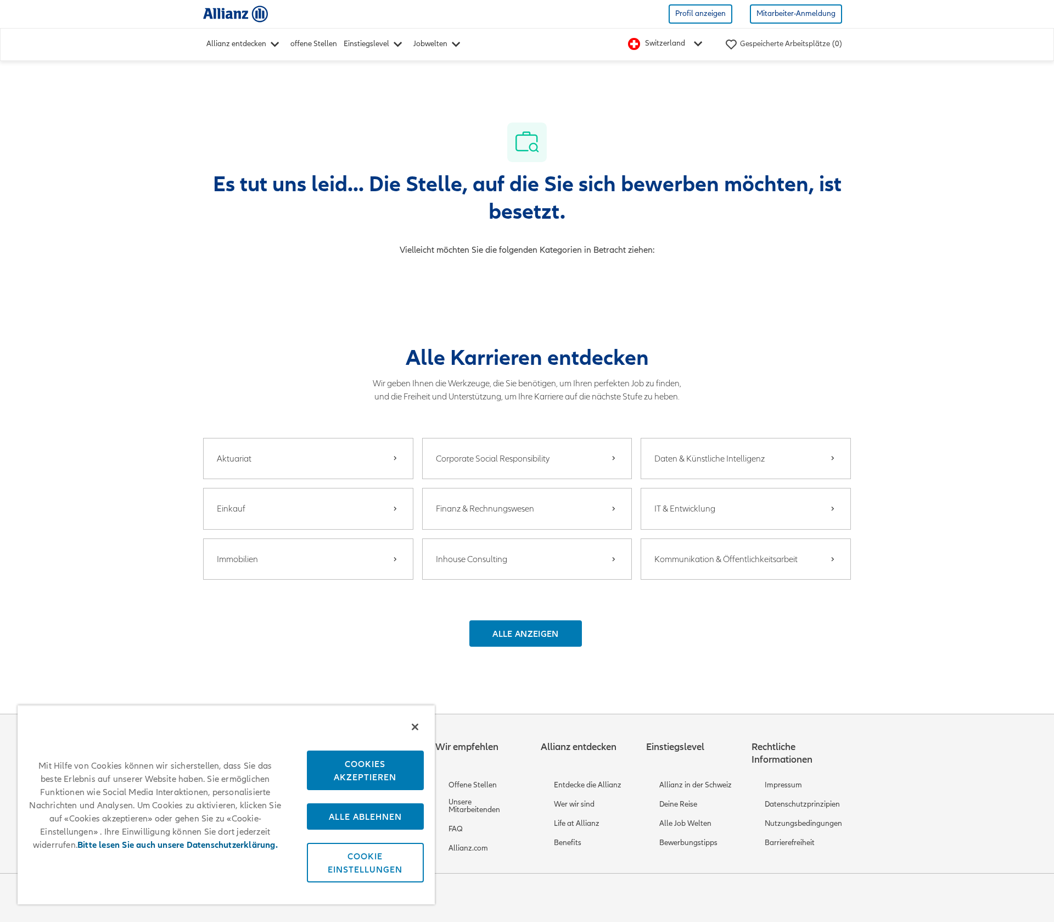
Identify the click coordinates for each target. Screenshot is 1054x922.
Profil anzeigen (700, 13)
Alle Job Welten (685, 823)
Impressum (783, 785)
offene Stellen (313, 43)
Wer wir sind (574, 804)
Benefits (567, 842)
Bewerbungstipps (688, 842)
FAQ (455, 829)
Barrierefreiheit (790, 842)
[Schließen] (415, 727)
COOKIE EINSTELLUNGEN (365, 862)
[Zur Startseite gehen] (235, 13)
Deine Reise (678, 804)
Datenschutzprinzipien (802, 804)
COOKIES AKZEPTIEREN (365, 770)
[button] (525, 633)
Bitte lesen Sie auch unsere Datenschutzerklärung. (177, 845)
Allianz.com (468, 848)
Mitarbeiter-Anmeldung (796, 13)
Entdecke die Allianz (587, 785)
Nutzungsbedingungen (803, 823)
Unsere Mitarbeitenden (474, 805)
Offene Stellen (472, 785)
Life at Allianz (576, 823)
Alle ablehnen (365, 816)
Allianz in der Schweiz (695, 785)
